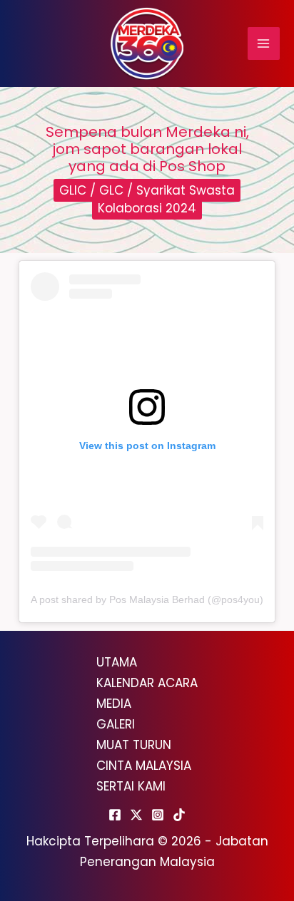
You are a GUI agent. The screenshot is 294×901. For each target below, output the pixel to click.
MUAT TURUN (133, 744)
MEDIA (113, 703)
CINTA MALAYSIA (143, 765)
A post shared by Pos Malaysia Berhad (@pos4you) (147, 599)
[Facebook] (114, 814)
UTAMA (116, 662)
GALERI (115, 724)
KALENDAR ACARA (147, 682)
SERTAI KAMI (131, 786)
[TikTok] (179, 814)
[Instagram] (157, 814)
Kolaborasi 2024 (147, 208)
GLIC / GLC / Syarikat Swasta (147, 190)
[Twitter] (136, 814)
